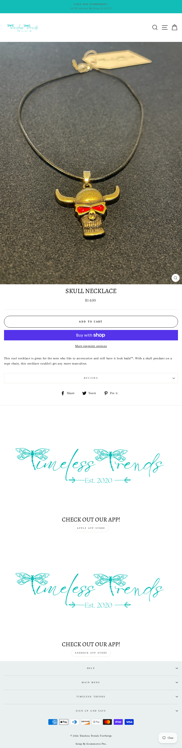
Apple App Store (91, 528)
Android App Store (91, 652)
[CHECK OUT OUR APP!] (91, 588)
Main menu (91, 682)
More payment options (91, 346)
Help (91, 668)
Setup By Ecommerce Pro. (91, 743)
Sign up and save (91, 710)
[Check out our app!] (91, 464)
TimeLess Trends (91, 696)
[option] (91, 6)
